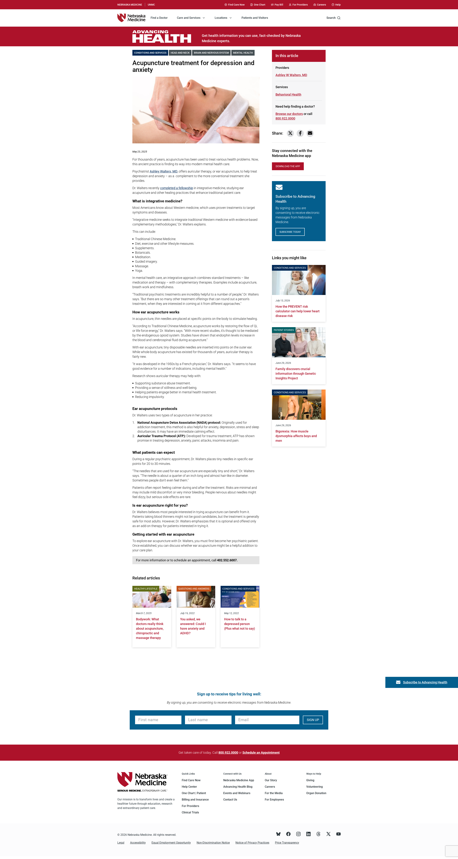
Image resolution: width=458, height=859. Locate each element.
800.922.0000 (285, 118)
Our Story (271, 780)
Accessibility (138, 842)
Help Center (189, 786)
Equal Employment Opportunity (171, 842)
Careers (270, 786)
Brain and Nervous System (212, 52)
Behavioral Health (288, 94)
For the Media (274, 793)
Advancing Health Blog (237, 786)
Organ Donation (316, 793)
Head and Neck (181, 52)
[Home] (131, 18)
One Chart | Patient (194, 793)
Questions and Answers (193, 588)
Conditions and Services (151, 52)
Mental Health (244, 52)
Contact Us (230, 799)
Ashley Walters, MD (163, 171)
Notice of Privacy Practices (252, 842)
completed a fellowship (176, 188)
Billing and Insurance (195, 799)
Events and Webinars (236, 793)
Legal (120, 842)
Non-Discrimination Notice (213, 842)
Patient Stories (284, 330)
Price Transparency (287, 842)
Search (331, 17)
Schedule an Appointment (261, 752)
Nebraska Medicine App (238, 780)
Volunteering (314, 786)
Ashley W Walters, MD (291, 75)
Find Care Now (191, 780)
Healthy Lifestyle (145, 588)
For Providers (190, 806)
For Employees (274, 799)
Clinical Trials (190, 812)
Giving (310, 780)
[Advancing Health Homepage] (167, 36)
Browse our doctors (289, 114)
